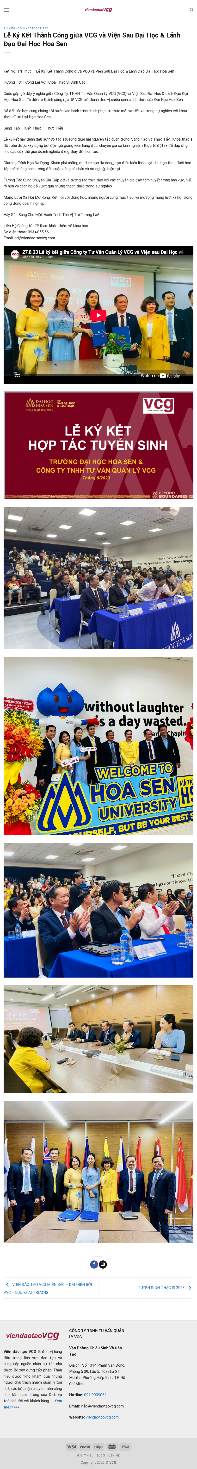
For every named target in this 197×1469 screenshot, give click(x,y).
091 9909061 (95, 1395)
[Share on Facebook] (94, 1264)
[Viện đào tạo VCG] (98, 10)
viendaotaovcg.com (102, 1417)
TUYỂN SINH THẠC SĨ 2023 (162, 1287)
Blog (101, 1455)
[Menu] (6, 10)
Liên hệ (114, 1455)
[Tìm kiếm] (191, 9)
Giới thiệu (85, 1455)
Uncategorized (35, 28)
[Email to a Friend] (103, 1264)
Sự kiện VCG (13, 28)
